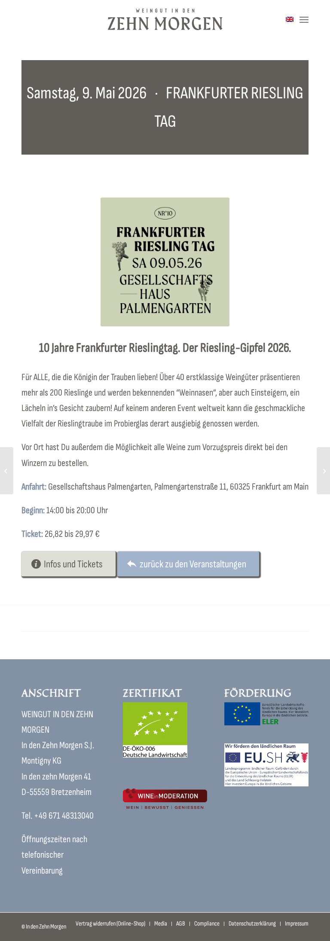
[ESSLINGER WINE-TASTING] (6, 470)
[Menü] (304, 19)
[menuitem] (304, 19)
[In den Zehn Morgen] (165, 19)
